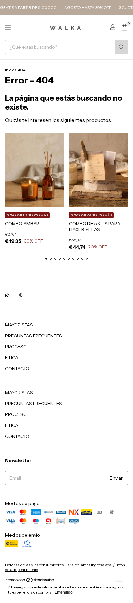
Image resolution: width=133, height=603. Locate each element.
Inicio (9, 69)
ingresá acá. (101, 564)
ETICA (11, 358)
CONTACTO (17, 369)
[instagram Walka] (7, 296)
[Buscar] (121, 47)
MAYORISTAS (19, 325)
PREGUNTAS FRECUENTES (33, 336)
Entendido (64, 592)
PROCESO (16, 347)
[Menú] (8, 28)
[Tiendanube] (30, 581)
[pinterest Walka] (20, 296)
